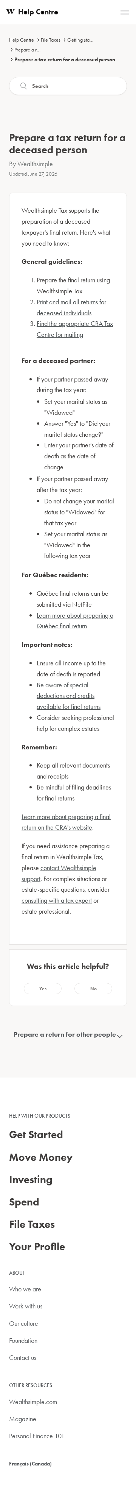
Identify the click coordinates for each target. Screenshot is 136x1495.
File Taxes (50, 39)
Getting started (82, 39)
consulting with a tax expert (57, 900)
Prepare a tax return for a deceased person (64, 59)
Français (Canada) (30, 1463)
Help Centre (21, 39)
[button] (43, 988)
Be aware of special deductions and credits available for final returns (68, 696)
